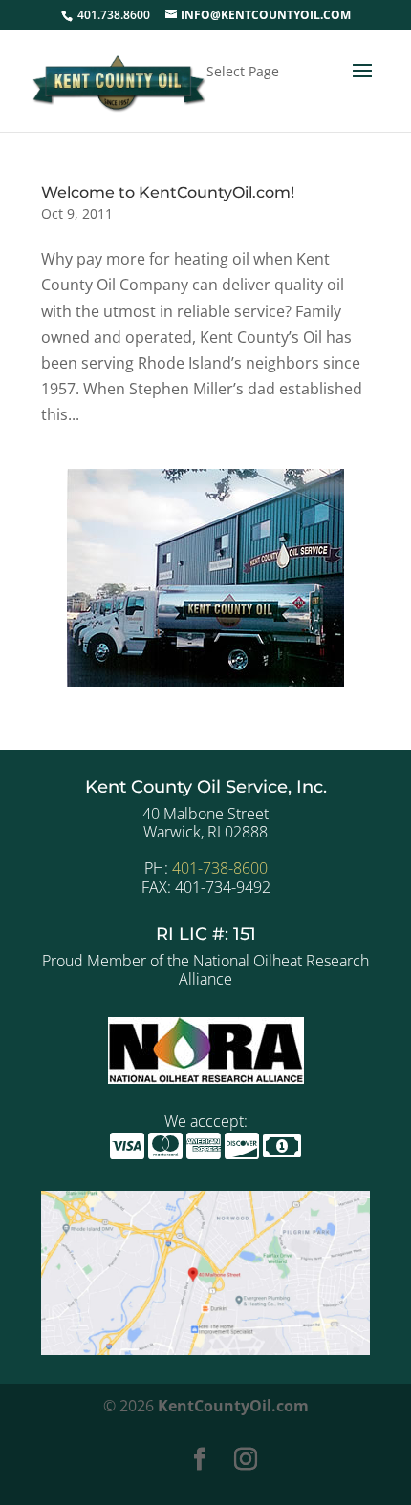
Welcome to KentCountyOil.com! (167, 192)
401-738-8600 (220, 868)
